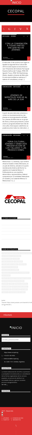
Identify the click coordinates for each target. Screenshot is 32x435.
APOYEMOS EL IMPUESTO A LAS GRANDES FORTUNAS (13, 222)
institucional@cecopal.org (11, 358)
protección (6, 289)
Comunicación (7, 87)
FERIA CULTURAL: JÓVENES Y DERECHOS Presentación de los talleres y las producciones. (16, 145)
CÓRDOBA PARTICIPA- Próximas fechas (14, 236)
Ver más (4, 384)
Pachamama (6, 286)
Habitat (6, 420)
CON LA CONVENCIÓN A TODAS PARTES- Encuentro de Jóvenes (16, 46)
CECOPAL (5, 57)
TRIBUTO (5, 292)
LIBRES (12, 284)
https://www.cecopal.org (11, 352)
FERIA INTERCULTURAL (10, 232)
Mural (25, 284)
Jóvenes (13, 36)
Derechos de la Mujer (9, 267)
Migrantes (17, 420)
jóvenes (5, 284)
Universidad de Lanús (17, 292)
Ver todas (7, 242)
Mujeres (18, 284)
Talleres (24, 289)
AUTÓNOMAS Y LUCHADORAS (11, 256)
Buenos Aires (6, 259)
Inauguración (7, 281)
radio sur (15, 289)
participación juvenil (19, 286)
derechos (22, 264)
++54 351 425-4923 (9, 355)
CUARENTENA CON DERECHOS (13, 226)
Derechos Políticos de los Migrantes (15, 272)
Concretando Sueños (10, 264)
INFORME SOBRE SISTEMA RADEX (14, 229)
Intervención (19, 281)
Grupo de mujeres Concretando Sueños (16, 278)
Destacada (5, 36)
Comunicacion (7, 261)
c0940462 (5, 156)
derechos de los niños (10, 270)
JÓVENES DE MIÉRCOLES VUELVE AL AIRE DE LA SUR (16, 97)
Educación (6, 275)
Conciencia (18, 261)
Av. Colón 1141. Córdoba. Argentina (14, 362)
